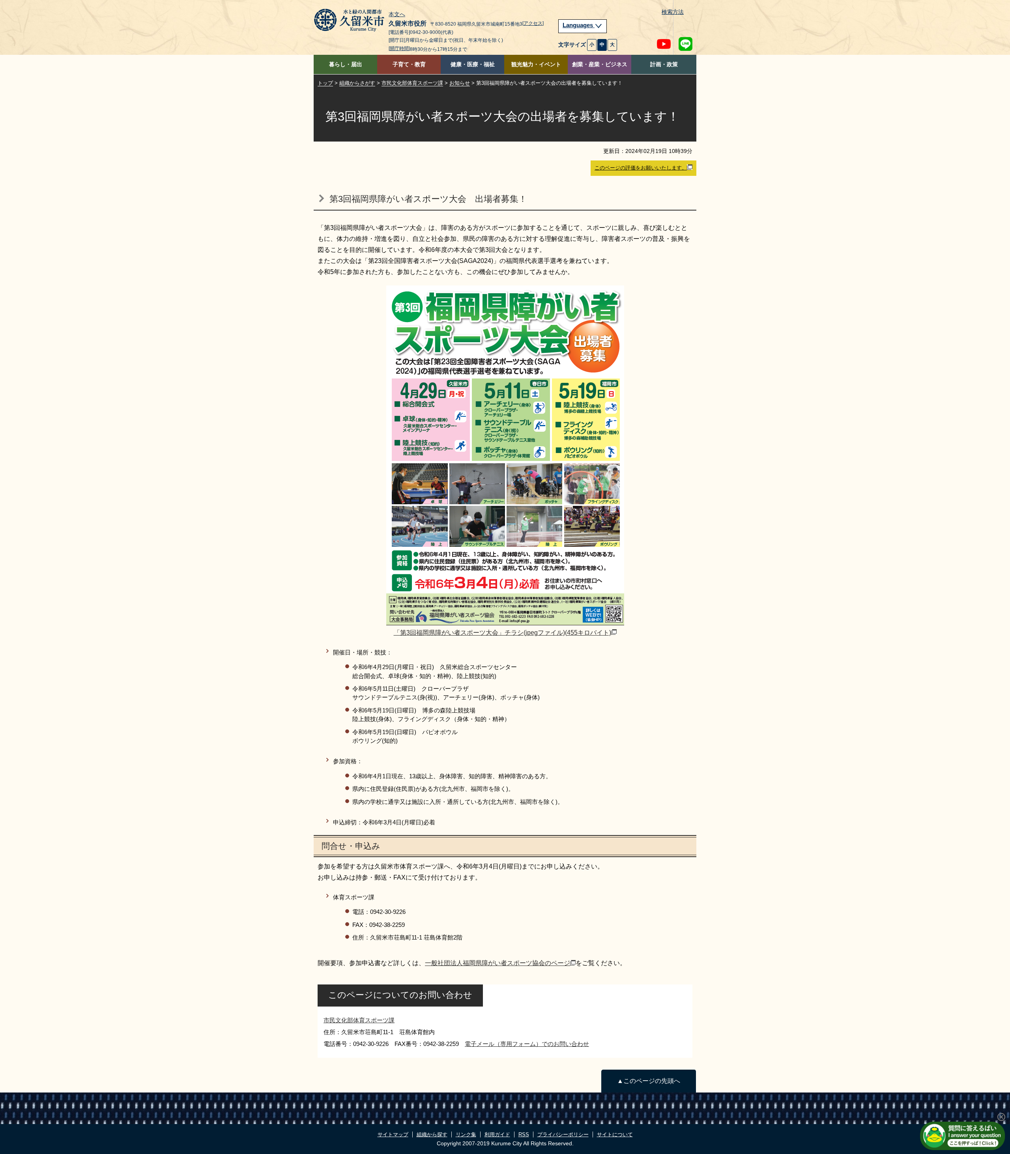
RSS (523, 1134)
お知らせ (459, 83)
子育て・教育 (409, 64)
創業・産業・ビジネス (599, 64)
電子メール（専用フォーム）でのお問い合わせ (527, 1043)
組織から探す (432, 1134)
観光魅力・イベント (536, 64)
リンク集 (466, 1134)
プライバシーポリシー (563, 1134)
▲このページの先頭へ (648, 1081)
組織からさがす (357, 83)
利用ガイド (497, 1134)
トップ (325, 83)
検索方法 (673, 12)
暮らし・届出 (345, 64)
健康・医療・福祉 (473, 64)
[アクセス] (533, 23)
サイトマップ (393, 1134)
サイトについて (615, 1134)
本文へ (397, 14)
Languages (579, 25)
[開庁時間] (399, 48)
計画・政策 (664, 64)
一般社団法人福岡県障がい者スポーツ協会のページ (497, 963)
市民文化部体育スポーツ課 (412, 83)
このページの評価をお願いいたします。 (641, 168)
